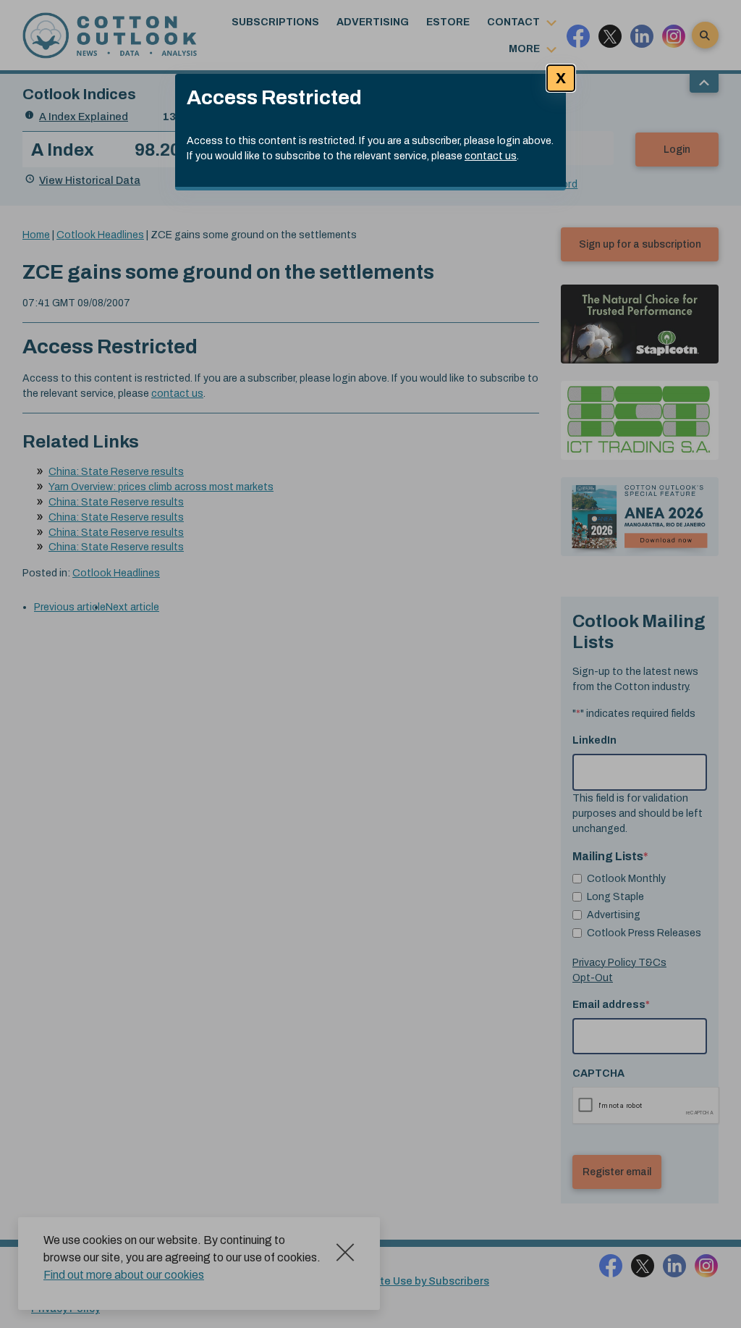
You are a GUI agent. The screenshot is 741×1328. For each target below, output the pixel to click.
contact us (491, 156)
